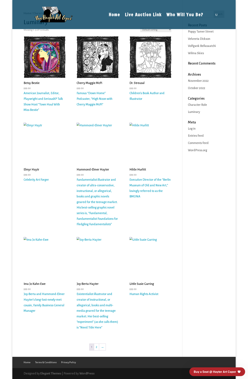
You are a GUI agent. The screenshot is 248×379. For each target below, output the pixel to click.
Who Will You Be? (184, 15)
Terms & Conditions (46, 362)
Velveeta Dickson (199, 39)
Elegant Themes (50, 373)
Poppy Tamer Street (201, 31)
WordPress (87, 373)
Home (114, 15)
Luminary (194, 112)
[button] (217, 371)
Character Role (197, 105)
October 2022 (196, 88)
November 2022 (198, 81)
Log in (192, 128)
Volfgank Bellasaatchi (202, 46)
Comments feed (198, 143)
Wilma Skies (196, 53)
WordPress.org (197, 150)
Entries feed (196, 135)
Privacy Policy (68, 362)
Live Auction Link (143, 15)
